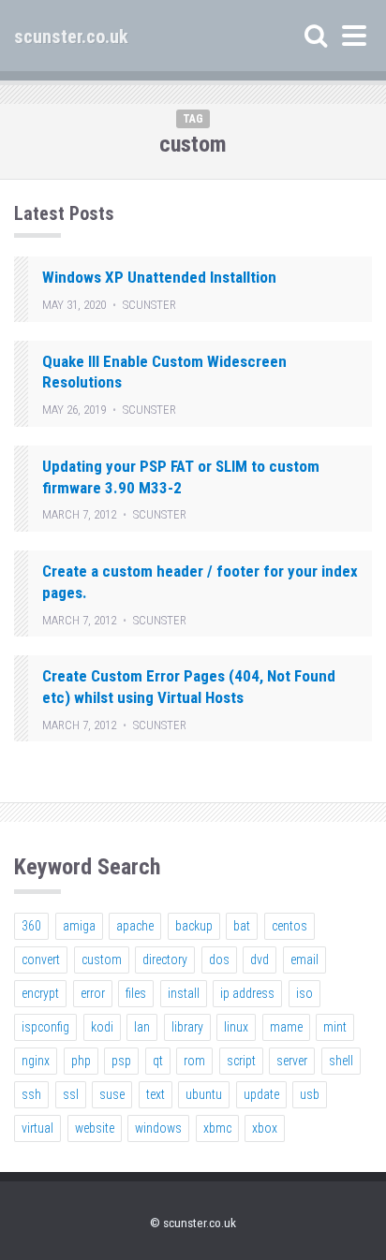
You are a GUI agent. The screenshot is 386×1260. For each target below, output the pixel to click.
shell (341, 1060)
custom (102, 959)
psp (121, 1060)
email (304, 959)
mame (286, 1026)
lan (142, 1026)
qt (158, 1060)
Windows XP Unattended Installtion (159, 277)
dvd (259, 959)
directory (164, 959)
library (187, 1026)
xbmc (217, 1128)
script (241, 1060)
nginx (36, 1060)
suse (112, 1094)
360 (31, 925)
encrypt (40, 993)
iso (304, 993)
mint (335, 1026)
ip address (247, 993)
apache (135, 925)
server (291, 1060)
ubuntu (204, 1094)
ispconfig (45, 1026)
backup (194, 925)
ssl (71, 1094)
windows (158, 1128)
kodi (102, 1026)
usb (309, 1094)
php (81, 1060)
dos (219, 959)
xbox (264, 1128)
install (184, 993)
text (155, 1094)
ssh (31, 1094)
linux (236, 1026)
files (136, 993)
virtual (37, 1128)
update (261, 1094)
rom (194, 1060)
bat (241, 925)
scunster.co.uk (71, 36)
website (94, 1128)
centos (289, 925)
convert (41, 959)
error (93, 993)
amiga (79, 925)
